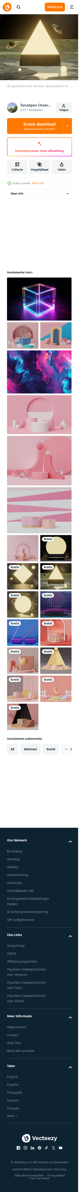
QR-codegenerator (20, 1113)
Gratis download (39, 126)
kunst (51, 943)
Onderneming (17, 1069)
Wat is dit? (38, 183)
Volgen (63, 110)
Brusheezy (14, 1045)
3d (12, 943)
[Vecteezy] (7, 7)
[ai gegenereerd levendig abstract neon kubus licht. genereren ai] (38, 296)
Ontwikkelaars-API (20, 1084)
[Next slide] (62, 943)
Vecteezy (13, 1053)
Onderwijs (14, 1077)
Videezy (12, 1061)
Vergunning (16, 1140)
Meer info (17, 191)
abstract (30, 943)
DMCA (11, 1147)
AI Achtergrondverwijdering (27, 1106)
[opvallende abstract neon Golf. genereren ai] (38, 397)
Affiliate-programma (22, 1155)
